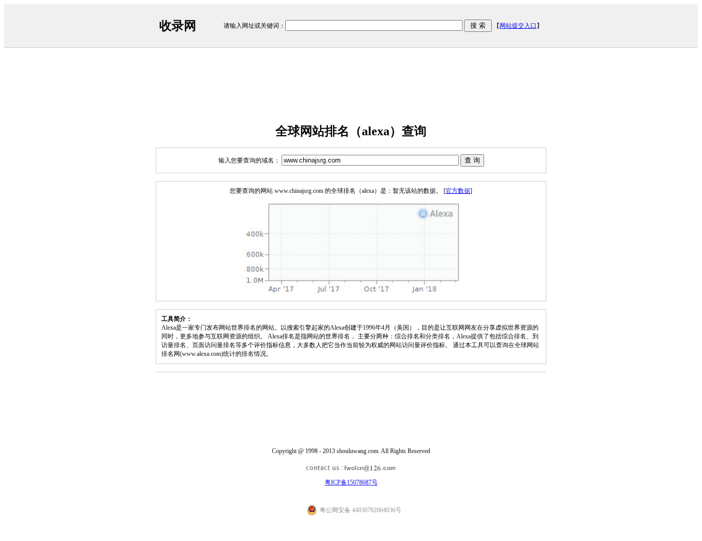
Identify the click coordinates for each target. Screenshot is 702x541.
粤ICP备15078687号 (351, 482)
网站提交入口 (518, 25)
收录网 (177, 25)
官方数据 (458, 190)
